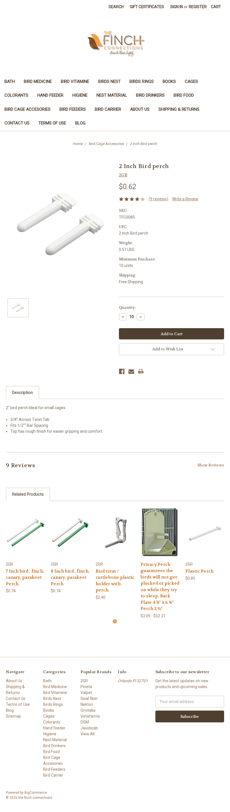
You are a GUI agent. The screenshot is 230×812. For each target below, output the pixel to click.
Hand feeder (50, 95)
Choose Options (160, 537)
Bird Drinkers (150, 95)
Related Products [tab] (28, 494)
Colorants (16, 95)
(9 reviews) (158, 199)
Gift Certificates (147, 6)
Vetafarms (90, 716)
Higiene (80, 95)
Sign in (176, 6)
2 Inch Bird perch (143, 144)
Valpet (86, 692)
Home (78, 144)
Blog (80, 123)
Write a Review (185, 199)
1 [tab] (115, 621)
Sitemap (13, 716)
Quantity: (127, 307)
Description (22, 392)
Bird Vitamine (75, 81)
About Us (140, 109)
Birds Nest (109, 81)
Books (169, 81)
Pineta (86, 686)
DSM (85, 722)
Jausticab (89, 728)
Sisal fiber (89, 698)
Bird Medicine (38, 81)
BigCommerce (35, 793)
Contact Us (16, 123)
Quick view (25, 527)
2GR (84, 681)
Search (116, 6)
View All (88, 734)
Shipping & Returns (178, 109)
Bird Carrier (108, 109)
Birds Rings (142, 81)
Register (198, 6)
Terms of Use (52, 123)
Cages (191, 81)
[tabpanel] (25, 550)
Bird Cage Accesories (27, 109)
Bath (9, 81)
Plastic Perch (199, 571)
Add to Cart (25, 537)
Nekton (87, 704)
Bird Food (184, 95)
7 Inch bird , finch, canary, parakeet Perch (25, 577)
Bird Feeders (72, 109)
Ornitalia (88, 710)
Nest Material (111, 95)
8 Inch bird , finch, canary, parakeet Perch (70, 577)
